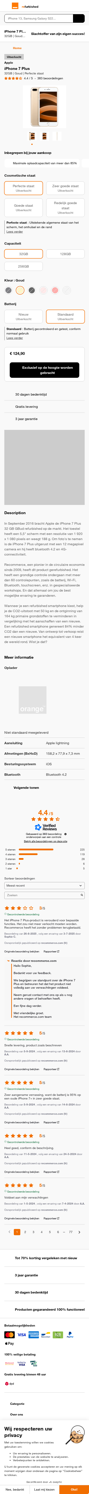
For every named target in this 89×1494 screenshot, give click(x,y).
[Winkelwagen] (83, 5)
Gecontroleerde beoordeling (23, 914)
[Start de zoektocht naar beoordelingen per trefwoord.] (82, 895)
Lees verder (14, 231)
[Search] (79, 18)
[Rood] (55, 290)
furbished (30, 7)
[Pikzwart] (32, 290)
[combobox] (39, 18)
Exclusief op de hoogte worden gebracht (47, 370)
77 (71, 1232)
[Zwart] (8, 290)
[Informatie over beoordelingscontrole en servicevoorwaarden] (65, 834)
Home (17, 48)
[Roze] (43, 290)
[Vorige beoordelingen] (9, 1231)
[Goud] (20, 290)
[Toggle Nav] (6, 5)
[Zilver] (67, 290)
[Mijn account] (75, 5)
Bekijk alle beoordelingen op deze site (45, 841)
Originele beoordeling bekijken (21, 951)
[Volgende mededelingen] (79, 1232)
